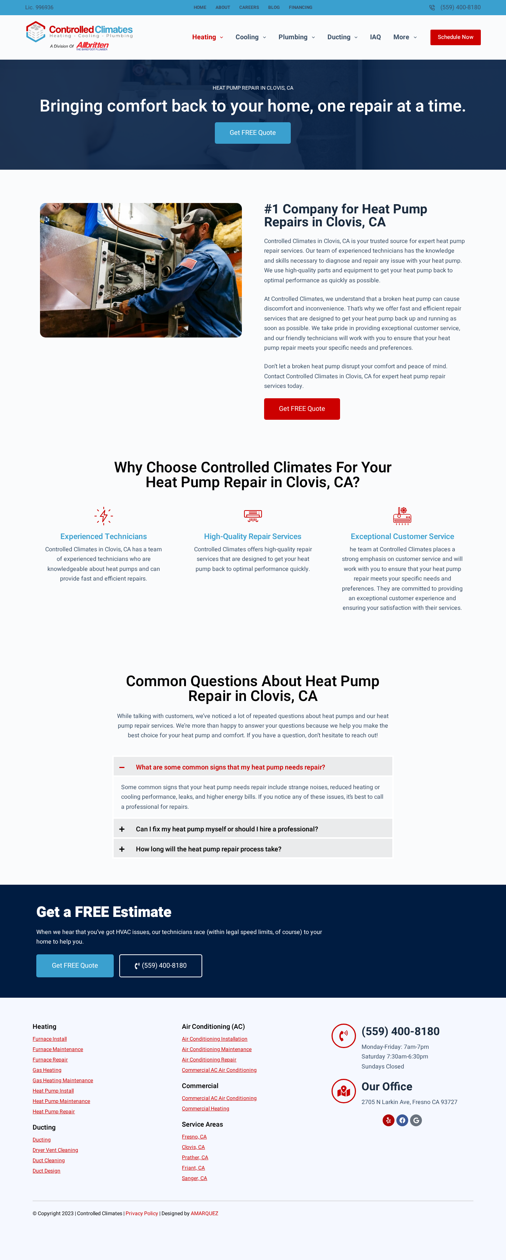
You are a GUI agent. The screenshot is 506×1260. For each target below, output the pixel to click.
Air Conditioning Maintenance (217, 1049)
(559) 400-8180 (460, 7)
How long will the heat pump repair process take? (209, 849)
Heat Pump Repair (54, 1112)
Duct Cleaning (49, 1160)
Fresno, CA (194, 1137)
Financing (300, 7)
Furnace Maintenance (58, 1049)
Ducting (338, 37)
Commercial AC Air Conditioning (219, 1070)
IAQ (375, 37)
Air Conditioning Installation (214, 1039)
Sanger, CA (194, 1178)
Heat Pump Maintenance (61, 1101)
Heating (204, 37)
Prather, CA (195, 1157)
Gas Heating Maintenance (63, 1080)
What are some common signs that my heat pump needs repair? (230, 767)
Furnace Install (50, 1039)
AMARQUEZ (204, 1213)
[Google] (416, 1120)
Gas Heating (47, 1070)
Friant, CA (193, 1168)
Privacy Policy (142, 1213)
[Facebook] (402, 1120)
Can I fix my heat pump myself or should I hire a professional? (227, 829)
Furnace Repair (50, 1060)
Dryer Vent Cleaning (55, 1150)
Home (200, 7)
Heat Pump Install (53, 1091)
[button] (253, 766)
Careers (249, 7)
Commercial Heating (205, 1109)
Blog (274, 7)
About (223, 7)
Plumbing (293, 37)
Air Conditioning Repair (209, 1060)
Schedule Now (455, 37)
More (401, 37)
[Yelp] (389, 1120)
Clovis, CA (193, 1147)
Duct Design (46, 1171)
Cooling (247, 37)
